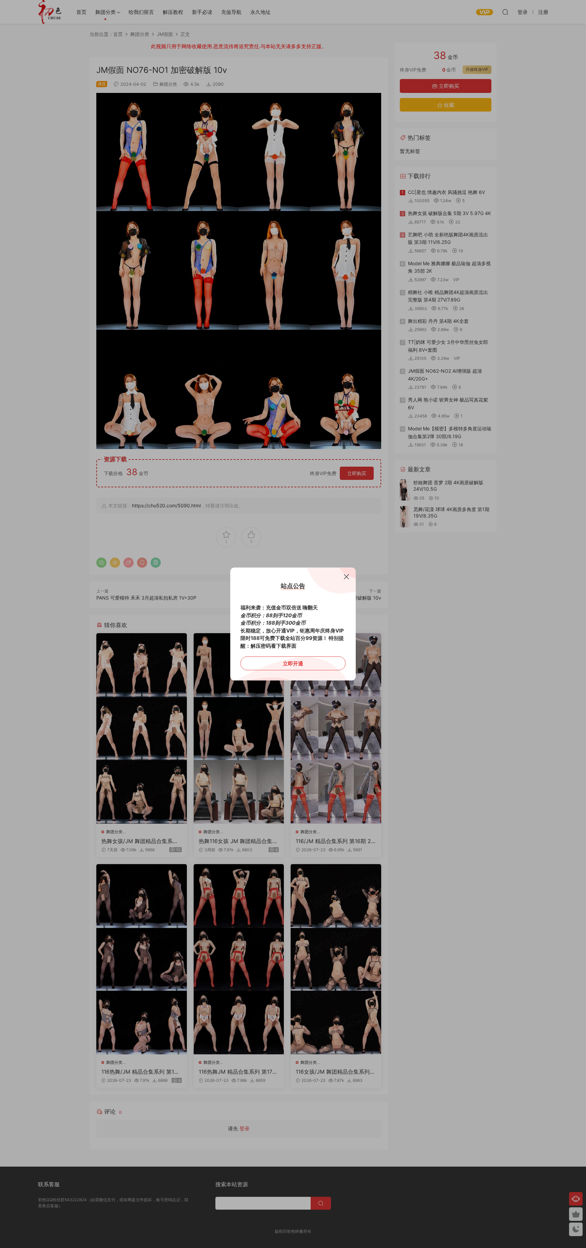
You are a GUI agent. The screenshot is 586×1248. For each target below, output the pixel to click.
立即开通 (293, 663)
